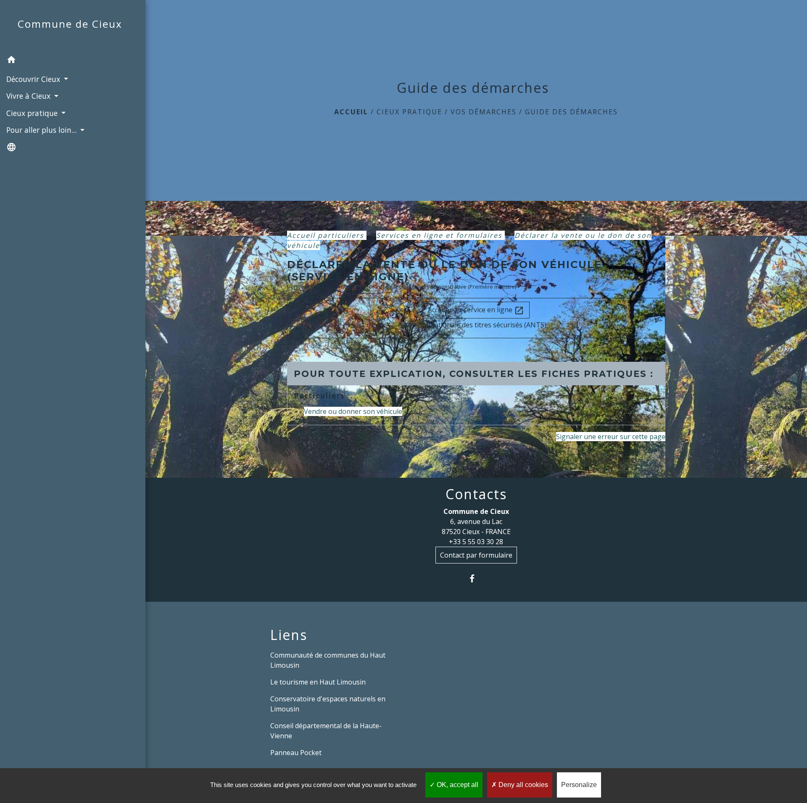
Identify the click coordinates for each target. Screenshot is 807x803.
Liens (288, 635)
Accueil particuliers (327, 235)
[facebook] (476, 578)
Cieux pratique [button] (33, 113)
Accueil (351, 111)
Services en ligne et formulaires (440, 235)
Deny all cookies (522, 784)
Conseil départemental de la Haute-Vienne (326, 730)
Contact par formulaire (476, 555)
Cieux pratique (409, 111)
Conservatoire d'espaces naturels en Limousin (327, 703)
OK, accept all (456, 784)
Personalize (579, 784)
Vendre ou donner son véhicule (353, 411)
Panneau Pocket (296, 752)
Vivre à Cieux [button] (29, 96)
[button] (72, 61)
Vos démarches (484, 111)
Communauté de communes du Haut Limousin (327, 660)
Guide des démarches (571, 111)
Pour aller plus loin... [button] (42, 130)
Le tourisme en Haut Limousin (318, 682)
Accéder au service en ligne (476, 310)
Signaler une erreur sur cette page (610, 436)
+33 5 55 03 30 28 (476, 541)
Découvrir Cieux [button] (34, 79)
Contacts (476, 494)
